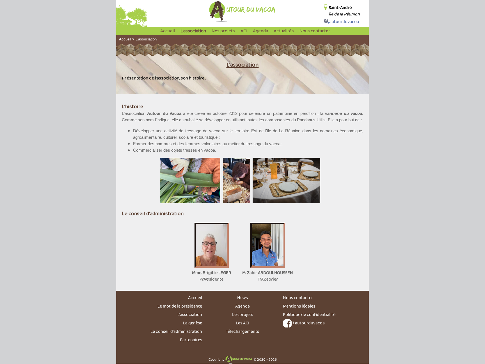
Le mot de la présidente (179, 306)
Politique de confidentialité (309, 314)
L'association (193, 30)
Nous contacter (314, 30)
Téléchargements (242, 331)
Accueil (167, 30)
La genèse (192, 323)
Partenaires (191, 339)
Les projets (242, 314)
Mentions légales (299, 306)
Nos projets (223, 30)
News (242, 297)
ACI (244, 30)
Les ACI (242, 323)
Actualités (284, 30)
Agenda (260, 30)
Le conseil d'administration (176, 331)
